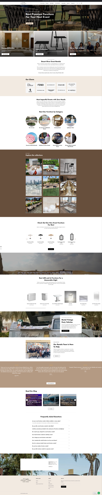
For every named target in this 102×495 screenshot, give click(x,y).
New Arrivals (31, 127)
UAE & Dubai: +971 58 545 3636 (54, 0)
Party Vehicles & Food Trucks (57, 146)
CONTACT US (73, 54)
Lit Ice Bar (70, 303)
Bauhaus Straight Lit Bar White (31, 303)
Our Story (49, 480)
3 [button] (51, 29)
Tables (37, 482)
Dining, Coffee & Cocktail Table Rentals (70, 146)
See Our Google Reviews (51, 383)
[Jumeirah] (61, 90)
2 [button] (49, 29)
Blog (49, 488)
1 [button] (47, 29)
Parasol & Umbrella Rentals (31, 145)
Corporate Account (51, 486)
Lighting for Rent (70, 127)
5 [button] (55, 29)
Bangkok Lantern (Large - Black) (72, 242)
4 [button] (53, 29)
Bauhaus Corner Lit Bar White (44, 303)
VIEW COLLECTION (5, 54)
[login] (79, 3)
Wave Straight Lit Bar (83, 303)
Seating (37, 480)
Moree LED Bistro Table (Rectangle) (57, 303)
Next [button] (75, 239)
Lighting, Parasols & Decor (39, 483)
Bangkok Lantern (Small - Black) (61, 242)
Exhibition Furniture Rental (44, 145)
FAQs (49, 482)
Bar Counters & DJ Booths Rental (44, 128)
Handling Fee (50, 483)
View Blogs (51, 408)
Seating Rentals (57, 127)
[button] (64, 1)
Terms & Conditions (51, 485)
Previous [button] (27, 239)
